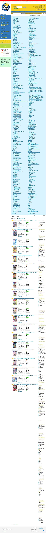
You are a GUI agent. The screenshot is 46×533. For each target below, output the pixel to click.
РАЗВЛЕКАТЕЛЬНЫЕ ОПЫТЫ (17, 144)
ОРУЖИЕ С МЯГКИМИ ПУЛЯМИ (32, 143)
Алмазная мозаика (15, 186)
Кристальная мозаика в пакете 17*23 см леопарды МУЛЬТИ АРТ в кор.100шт (24, 332)
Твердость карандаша (42, 329)
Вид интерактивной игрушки (41, 339)
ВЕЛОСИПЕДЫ (3, 30)
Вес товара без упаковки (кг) (42, 447)
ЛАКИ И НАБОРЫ (31, 135)
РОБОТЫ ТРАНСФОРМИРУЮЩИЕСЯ (33, 163)
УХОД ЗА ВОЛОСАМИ (31, 19)
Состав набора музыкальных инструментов (40, 290)
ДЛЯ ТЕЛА (14, 132)
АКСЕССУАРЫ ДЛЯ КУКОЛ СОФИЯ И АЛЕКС (34, 152)
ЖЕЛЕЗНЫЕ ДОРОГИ (15, 20)
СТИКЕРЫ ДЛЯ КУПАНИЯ (31, 71)
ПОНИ (29, 92)
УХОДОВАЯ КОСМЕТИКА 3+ (31, 44)
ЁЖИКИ (30, 59)
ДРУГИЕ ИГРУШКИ (15, 19)
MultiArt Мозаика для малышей (17, 193)
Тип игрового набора (41, 249)
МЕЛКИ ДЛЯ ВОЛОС (31, 132)
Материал (40, 518)
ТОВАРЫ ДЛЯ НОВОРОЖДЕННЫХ (32, 53)
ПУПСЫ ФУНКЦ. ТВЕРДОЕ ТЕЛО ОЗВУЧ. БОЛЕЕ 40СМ (36, 100)
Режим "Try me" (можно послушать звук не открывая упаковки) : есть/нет (41, 505)
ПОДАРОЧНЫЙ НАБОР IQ (16, 118)
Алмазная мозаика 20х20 (17, 187)
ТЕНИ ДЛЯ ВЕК (16, 128)
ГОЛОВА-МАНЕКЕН (30, 84)
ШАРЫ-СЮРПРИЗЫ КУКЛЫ (31, 213)
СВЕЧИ (29, 203)
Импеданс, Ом (41, 394)
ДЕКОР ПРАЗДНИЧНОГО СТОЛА (32, 194)
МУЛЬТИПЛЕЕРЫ (15, 64)
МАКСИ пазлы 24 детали (16, 102)
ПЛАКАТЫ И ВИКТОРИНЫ (16, 68)
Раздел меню (40, 417)
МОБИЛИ (14, 55)
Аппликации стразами (16, 168)
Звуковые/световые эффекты (41, 469)
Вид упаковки (40, 519)
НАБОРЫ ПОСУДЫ (15, 30)
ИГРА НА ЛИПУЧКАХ (15, 81)
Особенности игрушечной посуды (41, 356)
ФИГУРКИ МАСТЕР (31, 123)
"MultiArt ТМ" (14, 156)
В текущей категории (42, 222)
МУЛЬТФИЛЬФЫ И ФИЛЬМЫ (32, 110)
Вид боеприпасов (41, 354)
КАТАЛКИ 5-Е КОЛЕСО (16, 51)
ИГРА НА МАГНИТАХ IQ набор (17, 84)
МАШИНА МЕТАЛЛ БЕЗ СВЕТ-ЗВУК (33, 170)
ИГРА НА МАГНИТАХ (15, 83)
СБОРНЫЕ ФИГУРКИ (31, 115)
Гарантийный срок (41, 398)
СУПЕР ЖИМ (29, 57)
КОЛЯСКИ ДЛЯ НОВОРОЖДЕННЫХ (3, 28)
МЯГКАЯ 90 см (15, 41)
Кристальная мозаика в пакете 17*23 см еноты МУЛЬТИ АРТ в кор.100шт (24, 298)
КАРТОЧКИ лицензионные (16, 93)
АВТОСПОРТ (30, 103)
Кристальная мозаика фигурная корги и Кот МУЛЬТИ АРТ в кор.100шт (23, 246)
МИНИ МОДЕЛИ (31, 179)
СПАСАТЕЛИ (30, 116)
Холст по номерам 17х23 (16, 204)
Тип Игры (40, 453)
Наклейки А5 (15, 196)
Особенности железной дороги (41, 370)
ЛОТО (13, 99)
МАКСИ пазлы (14, 101)
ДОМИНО (14, 80)
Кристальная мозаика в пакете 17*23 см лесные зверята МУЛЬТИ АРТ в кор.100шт (25, 272)
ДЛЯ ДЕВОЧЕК (30, 108)
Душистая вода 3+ (31, 45)
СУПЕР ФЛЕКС (30, 64)
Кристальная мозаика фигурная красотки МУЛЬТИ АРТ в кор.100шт (23, 229)
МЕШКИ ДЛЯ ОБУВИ (30, 67)
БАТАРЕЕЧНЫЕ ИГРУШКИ (16, 17)
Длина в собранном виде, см (41, 374)
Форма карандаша (41, 327)
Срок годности (41, 416)
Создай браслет (15, 208)
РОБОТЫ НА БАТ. (30, 162)
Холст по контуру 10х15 (16, 202)
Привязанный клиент (41, 501)
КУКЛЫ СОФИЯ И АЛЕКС (32, 155)
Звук (39, 492)
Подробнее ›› (20, 227)
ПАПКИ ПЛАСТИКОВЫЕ (31, 68)
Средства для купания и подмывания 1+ (34, 43)
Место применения (41, 360)
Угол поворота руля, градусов (41, 260)
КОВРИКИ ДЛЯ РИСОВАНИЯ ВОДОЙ (17, 49)
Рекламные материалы (4, 19)
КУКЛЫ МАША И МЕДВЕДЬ (31, 128)
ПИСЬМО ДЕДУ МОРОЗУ (31, 196)
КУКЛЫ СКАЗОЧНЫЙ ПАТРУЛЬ (33, 77)
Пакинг (40, 454)
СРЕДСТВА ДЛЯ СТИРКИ (32, 30)
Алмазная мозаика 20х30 (17, 188)
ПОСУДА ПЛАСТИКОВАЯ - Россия (33, 209)
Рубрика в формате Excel (21, 218)
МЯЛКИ (30, 61)
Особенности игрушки (42, 352)
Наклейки (40, 459)
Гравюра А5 (14, 177)
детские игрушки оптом (13, 1)
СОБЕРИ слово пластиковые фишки (17, 120)
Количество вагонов (41, 372)
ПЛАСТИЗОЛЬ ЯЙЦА (31, 149)
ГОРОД (29, 106)
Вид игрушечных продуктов (40, 344)
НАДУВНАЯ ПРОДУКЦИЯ (4, 34)
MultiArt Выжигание (15, 173)
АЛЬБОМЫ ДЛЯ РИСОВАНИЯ (32, 66)
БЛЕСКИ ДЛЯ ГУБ (16, 129)
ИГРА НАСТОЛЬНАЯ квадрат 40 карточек (18, 85)
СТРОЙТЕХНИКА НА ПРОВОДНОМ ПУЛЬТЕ (33, 164)
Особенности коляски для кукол (41, 312)
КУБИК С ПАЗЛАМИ (15, 98)
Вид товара (40, 450)
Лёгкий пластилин (15, 181)
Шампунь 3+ (30, 47)
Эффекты (40, 410)
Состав (40, 462)
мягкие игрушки (23, 1)
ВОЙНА (30, 175)
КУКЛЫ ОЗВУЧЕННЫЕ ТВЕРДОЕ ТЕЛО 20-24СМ (35, 88)
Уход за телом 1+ (31, 41)
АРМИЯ (30, 104)
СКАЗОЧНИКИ (14, 46)
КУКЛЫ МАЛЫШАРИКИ (32, 74)
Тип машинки (40, 246)
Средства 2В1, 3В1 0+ (32, 37)
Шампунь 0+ (30, 33)
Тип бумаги (40, 473)
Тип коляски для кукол (42, 311)
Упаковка (40, 415)
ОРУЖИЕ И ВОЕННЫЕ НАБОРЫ (17, 32)
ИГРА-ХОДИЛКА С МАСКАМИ (16, 89)
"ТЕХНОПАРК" (30, 192)
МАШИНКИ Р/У (15, 52)
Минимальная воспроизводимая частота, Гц (41, 389)
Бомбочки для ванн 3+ (32, 49)
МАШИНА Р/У (30, 187)
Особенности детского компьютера (41, 380)
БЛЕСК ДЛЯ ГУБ (31, 131)
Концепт (40, 232)
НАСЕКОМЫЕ (30, 111)
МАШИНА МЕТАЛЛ (30, 167)
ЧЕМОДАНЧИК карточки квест (16, 123)
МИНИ (30, 168)
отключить (42, 220)
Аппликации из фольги (16, 164)
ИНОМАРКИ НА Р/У (30, 158)
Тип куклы (40, 429)
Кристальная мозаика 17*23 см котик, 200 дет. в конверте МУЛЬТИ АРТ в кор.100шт (25, 220)
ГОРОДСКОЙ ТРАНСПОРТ (32, 171)
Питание (40, 386)
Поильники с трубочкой (32, 56)
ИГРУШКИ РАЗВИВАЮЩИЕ (16, 62)
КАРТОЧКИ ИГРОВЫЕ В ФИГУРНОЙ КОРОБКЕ (19, 92)
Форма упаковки (41, 406)
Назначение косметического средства (41, 420)
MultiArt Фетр (14, 210)
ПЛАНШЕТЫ (15, 71)
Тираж (39, 460)
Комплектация (41, 452)
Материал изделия (41, 402)
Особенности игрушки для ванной (41, 341)
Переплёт (40, 471)
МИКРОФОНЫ (15, 59)
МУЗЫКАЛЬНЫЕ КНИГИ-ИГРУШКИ (17, 63)
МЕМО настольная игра (16, 104)
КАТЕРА (14, 23)
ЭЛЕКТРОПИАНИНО (16, 61)
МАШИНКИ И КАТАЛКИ (16, 50)
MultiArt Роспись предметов (16, 199)
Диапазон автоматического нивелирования (40, 396)
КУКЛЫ (29, 205)
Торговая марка (41, 520)
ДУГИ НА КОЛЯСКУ (15, 54)
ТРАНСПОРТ (30, 118)
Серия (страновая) (41, 489)
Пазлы (29, 26)
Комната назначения (41, 287)
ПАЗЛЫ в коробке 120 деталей (17, 112)
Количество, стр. (41, 512)
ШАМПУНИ (30, 20)
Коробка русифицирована (40, 502)
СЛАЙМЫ (14, 149)
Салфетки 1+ (30, 39)
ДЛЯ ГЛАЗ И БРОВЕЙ (16, 127)
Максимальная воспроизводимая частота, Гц (41, 392)
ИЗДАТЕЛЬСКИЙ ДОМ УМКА (5, 24)
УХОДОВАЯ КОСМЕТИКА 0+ (31, 31)
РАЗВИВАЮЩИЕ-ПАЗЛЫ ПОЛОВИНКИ (18, 119)
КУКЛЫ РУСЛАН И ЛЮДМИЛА (33, 76)
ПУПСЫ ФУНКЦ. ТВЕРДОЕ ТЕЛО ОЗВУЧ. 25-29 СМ (35, 98)
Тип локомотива (41, 367)
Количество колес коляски (41, 314)
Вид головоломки (41, 405)
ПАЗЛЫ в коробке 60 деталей (17, 117)
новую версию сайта (25, 0)
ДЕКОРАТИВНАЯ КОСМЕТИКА (32, 130)
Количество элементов (42, 299)
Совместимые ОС (41, 261)
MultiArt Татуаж (15, 209)
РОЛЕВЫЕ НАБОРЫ (15, 34)
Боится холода (41, 481)
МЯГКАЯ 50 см (15, 40)
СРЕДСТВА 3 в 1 (16, 136)
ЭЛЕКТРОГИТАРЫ (15, 60)
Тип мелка (40, 306)
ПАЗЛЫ (14, 108)
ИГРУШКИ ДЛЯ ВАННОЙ (31, 69)
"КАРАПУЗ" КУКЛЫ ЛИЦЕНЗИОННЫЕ (33, 72)
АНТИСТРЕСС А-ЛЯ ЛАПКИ (32, 58)
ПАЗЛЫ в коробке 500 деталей (17, 116)
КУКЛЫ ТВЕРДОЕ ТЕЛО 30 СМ (17, 153)
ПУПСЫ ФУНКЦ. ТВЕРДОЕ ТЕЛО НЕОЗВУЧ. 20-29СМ (36, 96)
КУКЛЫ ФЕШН (14, 154)
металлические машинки (28, 1)
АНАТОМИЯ (14, 139)
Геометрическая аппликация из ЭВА (18, 171)
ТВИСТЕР (14, 121)
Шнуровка (30, 27)
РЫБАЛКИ (14, 35)
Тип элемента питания (42, 413)
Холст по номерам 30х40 (16, 206)
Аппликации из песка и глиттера (17, 163)
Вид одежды (40, 497)
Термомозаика (15, 192)
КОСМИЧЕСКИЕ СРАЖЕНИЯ (32, 121)
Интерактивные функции (42, 338)
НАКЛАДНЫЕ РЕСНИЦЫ (32, 133)
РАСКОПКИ (14, 146)
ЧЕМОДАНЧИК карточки (16, 122)
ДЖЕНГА (14, 79)
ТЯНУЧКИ (30, 63)
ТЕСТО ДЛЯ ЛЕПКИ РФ (16, 159)
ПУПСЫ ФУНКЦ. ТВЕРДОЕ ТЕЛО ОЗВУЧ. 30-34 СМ (35, 99)
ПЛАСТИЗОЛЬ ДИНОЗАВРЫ (31, 146)
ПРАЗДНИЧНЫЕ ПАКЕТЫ (31, 197)
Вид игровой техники (41, 363)
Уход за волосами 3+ (31, 46)
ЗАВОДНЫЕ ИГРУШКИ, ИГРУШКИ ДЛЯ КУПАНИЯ (19, 47)
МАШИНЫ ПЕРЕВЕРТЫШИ (16, 25)
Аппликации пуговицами (16, 166)
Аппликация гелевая (16, 170)
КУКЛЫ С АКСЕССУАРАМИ (32, 153)
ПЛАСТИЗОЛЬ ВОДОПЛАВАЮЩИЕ (32, 145)
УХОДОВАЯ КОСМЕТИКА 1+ (31, 38)
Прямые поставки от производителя (41, 407)
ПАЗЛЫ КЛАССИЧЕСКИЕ (16, 110)
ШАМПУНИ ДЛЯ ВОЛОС (17, 137)
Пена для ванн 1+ (31, 42)
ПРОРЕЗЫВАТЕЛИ (15, 58)
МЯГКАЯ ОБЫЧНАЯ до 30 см (16, 44)
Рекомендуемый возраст (42, 239)
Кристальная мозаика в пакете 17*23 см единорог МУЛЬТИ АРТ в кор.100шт (24, 358)
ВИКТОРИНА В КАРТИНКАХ (16, 78)
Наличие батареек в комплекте (41, 382)
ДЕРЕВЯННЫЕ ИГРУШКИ (31, 23)
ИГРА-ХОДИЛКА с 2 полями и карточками (18, 88)
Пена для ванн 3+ (31, 51)
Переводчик (40, 463)
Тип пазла (40, 278)
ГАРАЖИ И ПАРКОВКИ (31, 189)
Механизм (40, 494)
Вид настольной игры (42, 241)
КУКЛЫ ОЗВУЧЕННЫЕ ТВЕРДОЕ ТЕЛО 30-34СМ (35, 89)
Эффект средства (41, 440)
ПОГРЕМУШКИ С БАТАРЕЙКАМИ (17, 57)
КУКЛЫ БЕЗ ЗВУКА (31, 86)
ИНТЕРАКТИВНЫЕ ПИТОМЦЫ (17, 211)
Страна (40, 461)
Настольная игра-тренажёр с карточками (18, 106)
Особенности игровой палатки (41, 359)
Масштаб (40, 371)
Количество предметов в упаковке (42, 362)
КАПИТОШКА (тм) (30, 70)
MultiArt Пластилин (15, 198)
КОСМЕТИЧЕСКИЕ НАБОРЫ (32, 134)
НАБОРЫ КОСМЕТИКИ (32, 138)
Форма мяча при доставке (40, 295)
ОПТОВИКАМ (26, 11)
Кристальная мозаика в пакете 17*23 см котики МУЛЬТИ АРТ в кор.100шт (24, 315)
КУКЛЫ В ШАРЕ (15, 151)
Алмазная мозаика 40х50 (17, 189)
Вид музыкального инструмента (41, 247)
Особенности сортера (42, 256)
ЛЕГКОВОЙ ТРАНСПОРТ (32, 172)
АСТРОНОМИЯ (15, 140)
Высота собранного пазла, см (41, 280)
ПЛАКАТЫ (14, 70)
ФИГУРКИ (14, 36)
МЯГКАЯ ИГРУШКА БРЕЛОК (16, 42)
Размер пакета (41, 237)
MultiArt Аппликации (15, 161)
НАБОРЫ (30, 169)
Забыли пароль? (4, 14)
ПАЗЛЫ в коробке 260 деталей (17, 113)
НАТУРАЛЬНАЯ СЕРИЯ (16, 45)
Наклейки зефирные (16, 197)
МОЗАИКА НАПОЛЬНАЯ (16, 105)
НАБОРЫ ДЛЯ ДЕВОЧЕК (16, 28)
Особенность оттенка (42, 414)
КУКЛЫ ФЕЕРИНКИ (31, 79)
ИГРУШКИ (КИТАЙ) (3, 25)
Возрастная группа (41, 326)
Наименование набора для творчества (41, 292)
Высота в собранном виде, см (41, 376)
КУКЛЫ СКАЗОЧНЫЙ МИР (32, 154)
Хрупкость (40, 427)
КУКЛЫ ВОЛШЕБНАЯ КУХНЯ (32, 73)
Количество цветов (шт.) (42, 332)
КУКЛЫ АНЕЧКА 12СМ (31, 21)
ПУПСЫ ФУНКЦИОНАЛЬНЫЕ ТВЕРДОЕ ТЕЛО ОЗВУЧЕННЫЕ (36, 97)
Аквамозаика (15, 185)
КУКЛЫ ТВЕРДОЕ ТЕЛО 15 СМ (17, 152)
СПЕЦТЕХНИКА (31, 173)
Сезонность (40, 517)
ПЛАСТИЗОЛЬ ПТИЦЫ (31, 148)
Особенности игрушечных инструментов (41, 349)
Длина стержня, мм (41, 333)
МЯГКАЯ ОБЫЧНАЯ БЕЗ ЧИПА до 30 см (18, 43)
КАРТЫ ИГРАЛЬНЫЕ (15, 96)
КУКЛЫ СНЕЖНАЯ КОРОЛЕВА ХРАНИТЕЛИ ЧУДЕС (35, 78)
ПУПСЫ (29, 93)
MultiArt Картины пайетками (16, 179)
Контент (40, 496)
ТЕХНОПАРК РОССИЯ (31, 190)
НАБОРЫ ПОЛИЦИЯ (15, 29)
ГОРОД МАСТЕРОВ (30, 101)
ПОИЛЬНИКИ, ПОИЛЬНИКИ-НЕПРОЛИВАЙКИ (35, 55)
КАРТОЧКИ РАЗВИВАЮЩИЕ (16, 94)
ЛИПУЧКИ (30, 60)
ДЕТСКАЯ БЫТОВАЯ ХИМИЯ (32, 28)
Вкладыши (30, 25)
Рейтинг (40, 226)
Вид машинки (40, 269)
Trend (39, 238)
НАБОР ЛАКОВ (31, 136)
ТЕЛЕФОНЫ (14, 73)
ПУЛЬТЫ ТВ (14, 66)
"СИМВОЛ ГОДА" (15, 38)
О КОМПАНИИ (14, 11)
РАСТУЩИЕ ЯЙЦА (15, 148)
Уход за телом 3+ (31, 48)
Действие (40, 409)
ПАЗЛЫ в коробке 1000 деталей (17, 111)
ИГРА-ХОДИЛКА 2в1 (15, 86)
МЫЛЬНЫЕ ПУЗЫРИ (15, 26)
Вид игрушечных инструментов (40, 351)
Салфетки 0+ (30, 32)
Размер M (30, 199)
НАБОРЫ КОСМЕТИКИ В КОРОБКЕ (18, 130)
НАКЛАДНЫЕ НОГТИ (16, 126)
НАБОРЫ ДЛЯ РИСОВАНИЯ (17, 158)
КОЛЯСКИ (30, 82)
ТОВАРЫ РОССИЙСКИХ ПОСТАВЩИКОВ (4, 37)
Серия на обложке (41, 475)
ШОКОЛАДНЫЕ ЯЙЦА (31, 212)
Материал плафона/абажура (41, 286)
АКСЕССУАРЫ (15, 125)
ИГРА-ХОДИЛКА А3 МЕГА (16, 87)
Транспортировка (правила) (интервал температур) (41, 443)
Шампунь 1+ (30, 40)
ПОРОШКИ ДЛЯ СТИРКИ (32, 29)
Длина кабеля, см (41, 265)
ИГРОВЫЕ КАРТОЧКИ (15, 90)
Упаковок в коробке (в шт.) (41, 507)
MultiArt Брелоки (15, 172)
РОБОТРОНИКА (15, 145)
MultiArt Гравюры (15, 175)
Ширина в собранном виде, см (41, 366)
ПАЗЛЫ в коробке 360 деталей (17, 115)
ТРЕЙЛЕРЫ (29, 165)
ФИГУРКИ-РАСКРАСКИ (16, 160)
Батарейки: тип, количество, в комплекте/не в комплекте (41, 511)
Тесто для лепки (15, 182)
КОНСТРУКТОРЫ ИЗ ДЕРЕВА (32, 109)
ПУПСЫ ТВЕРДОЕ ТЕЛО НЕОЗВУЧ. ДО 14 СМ (35, 95)
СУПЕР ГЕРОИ (31, 122)
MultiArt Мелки (14, 183)
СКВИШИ (30, 62)
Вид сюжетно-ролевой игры (41, 253)
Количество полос (41, 393)
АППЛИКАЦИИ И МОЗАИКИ (16, 157)
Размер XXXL (30, 202)
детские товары (44, 1)
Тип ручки (40, 257)
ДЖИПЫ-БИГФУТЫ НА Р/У (31, 157)
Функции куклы (41, 428)
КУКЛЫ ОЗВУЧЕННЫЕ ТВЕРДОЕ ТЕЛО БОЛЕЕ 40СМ (36, 91)
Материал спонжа (41, 255)
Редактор (40, 480)
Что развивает (41, 468)
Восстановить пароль (16, 8)
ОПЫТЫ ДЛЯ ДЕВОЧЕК (16, 142)
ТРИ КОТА (30, 81)
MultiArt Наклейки (15, 194)
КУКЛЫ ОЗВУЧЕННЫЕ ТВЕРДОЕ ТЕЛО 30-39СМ (35, 90)
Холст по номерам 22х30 (16, 205)
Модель (40, 387)
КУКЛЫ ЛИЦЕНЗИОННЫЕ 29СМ (32, 125)
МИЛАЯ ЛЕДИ (30, 140)
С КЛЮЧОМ (30, 114)
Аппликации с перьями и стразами (17, 167)
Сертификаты (2, 64)
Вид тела (40, 482)
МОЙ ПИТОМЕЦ (30, 141)
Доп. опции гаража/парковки (41, 347)
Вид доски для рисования (40, 379)
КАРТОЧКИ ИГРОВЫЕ (15, 91)
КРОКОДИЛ (14, 97)
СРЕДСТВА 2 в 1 (15, 134)
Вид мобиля (40, 305)
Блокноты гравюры (15, 176)
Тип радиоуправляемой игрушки (41, 267)
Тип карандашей (41, 328)
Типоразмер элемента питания (41, 411)
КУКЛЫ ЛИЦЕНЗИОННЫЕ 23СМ (32, 124)
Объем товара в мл (41, 434)
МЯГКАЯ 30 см (15, 39)
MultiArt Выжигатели (15, 174)
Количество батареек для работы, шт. (41, 403)
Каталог (1, 14)
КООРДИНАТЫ (43, 11)
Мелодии (40, 302)
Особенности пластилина (40, 275)
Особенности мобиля (42, 301)
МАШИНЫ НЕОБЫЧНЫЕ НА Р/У (32, 159)
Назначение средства (42, 444)
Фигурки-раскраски (15, 201)
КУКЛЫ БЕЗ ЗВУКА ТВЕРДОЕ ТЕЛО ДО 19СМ (35, 87)
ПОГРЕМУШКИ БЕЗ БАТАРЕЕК (17, 56)
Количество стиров (41, 445)
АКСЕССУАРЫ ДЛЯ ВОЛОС (31, 129)
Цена (39, 223)
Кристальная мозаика (16, 190)
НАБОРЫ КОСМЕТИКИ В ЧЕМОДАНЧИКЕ (19, 131)
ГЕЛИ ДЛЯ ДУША (16, 133)
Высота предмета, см (42, 426)
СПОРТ (2, 33)
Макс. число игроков (41, 240)
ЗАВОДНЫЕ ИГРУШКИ (16, 21)
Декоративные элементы (42, 288)
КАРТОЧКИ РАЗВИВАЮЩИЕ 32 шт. (17, 95)
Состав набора (41, 377)
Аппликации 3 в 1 (15, 162)
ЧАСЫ (13, 74)
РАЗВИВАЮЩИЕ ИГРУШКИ (31, 24)
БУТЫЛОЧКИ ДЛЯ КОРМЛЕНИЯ (33, 54)
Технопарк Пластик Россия (32, 191)
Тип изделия (40, 495)
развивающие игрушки (36, 1)
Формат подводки (41, 364)
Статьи (2, 65)
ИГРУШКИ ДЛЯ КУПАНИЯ (16, 48)
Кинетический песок (15, 180)
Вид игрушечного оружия (42, 353)
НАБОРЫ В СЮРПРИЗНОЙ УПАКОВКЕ (18, 141)
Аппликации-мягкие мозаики (17, 169)
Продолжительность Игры (41, 448)
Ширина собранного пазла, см (41, 277)
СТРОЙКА (30, 117)
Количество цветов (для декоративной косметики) (41, 437)
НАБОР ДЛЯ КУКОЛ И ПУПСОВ (33, 83)
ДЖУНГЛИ (30, 107)
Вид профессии (41, 254)
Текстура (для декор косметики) (41, 439)
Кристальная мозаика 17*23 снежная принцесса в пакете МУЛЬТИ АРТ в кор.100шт (25, 375)
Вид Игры (40, 451)
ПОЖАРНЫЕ (30, 112)
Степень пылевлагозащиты (40, 283)
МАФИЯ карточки (15, 103)
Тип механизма (41, 484)
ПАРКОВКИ (14, 33)
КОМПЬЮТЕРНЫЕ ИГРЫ (32, 120)
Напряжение (40, 284)
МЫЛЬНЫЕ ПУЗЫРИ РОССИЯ (17, 27)
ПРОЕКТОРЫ (15, 65)
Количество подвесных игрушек (41, 304)
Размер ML (30, 200)
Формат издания (41, 472)
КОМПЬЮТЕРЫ (15, 69)
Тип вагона (40, 368)
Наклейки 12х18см (15, 195)
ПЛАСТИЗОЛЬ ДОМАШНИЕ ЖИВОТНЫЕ (33, 147)
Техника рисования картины (41, 318)
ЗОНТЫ (14, 22)
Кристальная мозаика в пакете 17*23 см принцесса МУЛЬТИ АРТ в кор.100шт (24, 263)
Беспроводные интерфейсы (40, 270)
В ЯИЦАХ (30, 105)
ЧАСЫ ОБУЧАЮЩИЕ (16, 75)
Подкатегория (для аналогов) (41, 490)
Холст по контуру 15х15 (16, 203)
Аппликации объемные (16, 165)
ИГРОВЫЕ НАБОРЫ (30, 142)
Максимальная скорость (42, 266)
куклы (32, 1)
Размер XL (30, 201)
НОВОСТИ (31, 11)
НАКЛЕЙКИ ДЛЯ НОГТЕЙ (32, 137)
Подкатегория (40, 513)
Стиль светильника (41, 281)
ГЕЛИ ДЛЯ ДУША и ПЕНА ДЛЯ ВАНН (34, 18)
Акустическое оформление (40, 399)
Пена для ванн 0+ (31, 36)
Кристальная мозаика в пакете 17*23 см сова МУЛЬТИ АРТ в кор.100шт (23, 289)
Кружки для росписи (15, 200)
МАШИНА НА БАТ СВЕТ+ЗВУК (32, 183)
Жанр (39, 474)
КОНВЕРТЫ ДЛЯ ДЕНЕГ (31, 195)
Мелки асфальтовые (16, 184)
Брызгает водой (41, 483)
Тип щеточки (40, 251)
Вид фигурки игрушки (42, 250)
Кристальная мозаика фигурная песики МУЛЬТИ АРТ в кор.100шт (23, 255)
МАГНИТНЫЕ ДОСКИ (15, 24)
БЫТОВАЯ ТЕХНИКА (15, 18)
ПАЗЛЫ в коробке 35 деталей (17, 114)
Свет (39, 493)
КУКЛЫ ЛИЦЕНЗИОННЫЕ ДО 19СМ (32, 126)
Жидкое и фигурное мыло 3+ (33, 50)
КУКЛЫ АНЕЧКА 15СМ (31, 22)
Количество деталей (41, 231)
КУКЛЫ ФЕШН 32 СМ (16, 155)
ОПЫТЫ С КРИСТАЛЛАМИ (16, 143)
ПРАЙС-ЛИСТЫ (36, 11)
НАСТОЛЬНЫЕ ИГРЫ (15, 31)
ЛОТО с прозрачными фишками (17, 100)
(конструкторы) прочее (31, 102)
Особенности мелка (41, 307)
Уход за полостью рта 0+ (32, 34)
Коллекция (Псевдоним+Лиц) (40, 435)
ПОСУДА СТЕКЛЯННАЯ (31, 210)
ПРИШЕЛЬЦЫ (30, 113)
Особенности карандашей (40, 331)
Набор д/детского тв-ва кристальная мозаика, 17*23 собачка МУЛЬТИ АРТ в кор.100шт (26, 384)
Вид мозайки (40, 300)
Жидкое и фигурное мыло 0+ (33, 35)
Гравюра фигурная (15, 178)
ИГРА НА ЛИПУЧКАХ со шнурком (17, 82)
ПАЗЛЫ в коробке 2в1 (15, 109)
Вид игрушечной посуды (42, 357)
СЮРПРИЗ (29, 207)
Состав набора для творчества (41, 321)
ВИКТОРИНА (14, 77)
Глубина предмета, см (42, 425)
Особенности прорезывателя (40, 272)
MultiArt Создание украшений (16, 207)
